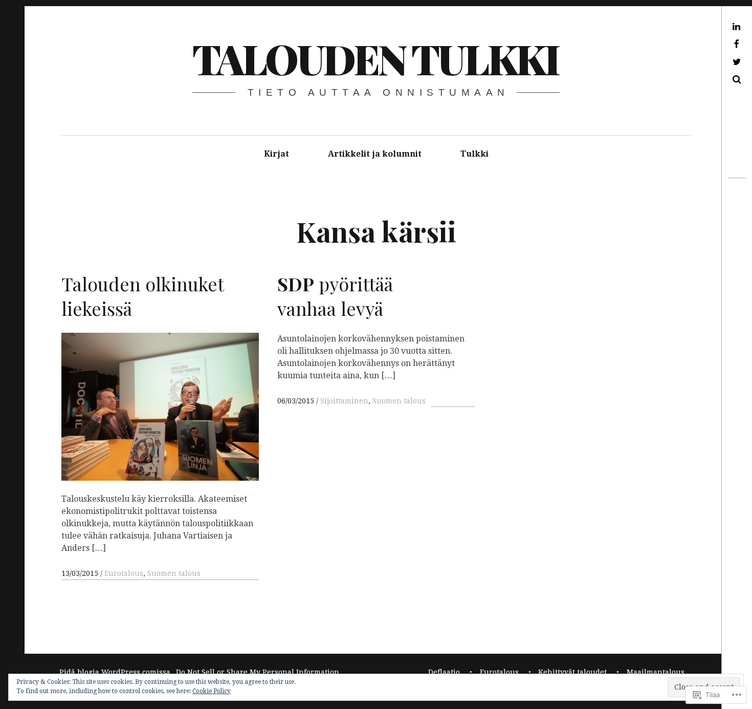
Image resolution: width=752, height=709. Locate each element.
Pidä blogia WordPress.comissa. (115, 672)
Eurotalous (123, 573)
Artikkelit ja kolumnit (375, 154)
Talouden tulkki (375, 58)
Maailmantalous (655, 672)
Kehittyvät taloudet (572, 672)
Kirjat (276, 154)
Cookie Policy (211, 691)
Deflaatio (444, 672)
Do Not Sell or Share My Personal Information (257, 672)
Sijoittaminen (344, 401)
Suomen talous (174, 573)
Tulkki (474, 154)
